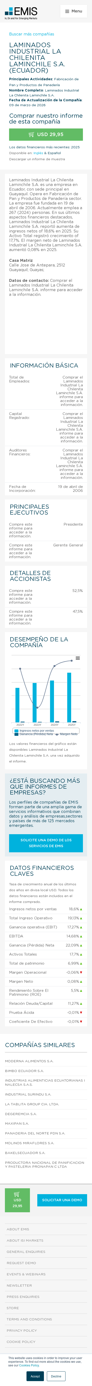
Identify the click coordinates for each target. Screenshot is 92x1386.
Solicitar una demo (62, 1200)
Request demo (21, 1263)
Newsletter (19, 1285)
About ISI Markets (25, 1240)
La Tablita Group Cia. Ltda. (32, 1104)
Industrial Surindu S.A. (28, 1094)
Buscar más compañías (31, 34)
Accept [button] (35, 1376)
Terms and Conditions (29, 1319)
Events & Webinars (26, 1274)
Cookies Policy (29, 1365)
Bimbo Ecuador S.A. (24, 1071)
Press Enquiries (23, 1297)
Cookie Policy (21, 1342)
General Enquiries (26, 1252)
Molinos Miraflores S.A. (29, 1143)
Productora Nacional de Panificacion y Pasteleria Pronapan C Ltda (44, 1165)
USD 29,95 (50, 134)
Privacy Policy (22, 1330)
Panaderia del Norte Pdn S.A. (35, 1133)
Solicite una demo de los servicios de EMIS (46, 843)
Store (13, 1308)
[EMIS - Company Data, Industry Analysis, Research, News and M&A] (21, 13)
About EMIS (18, 1229)
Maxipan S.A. (17, 1123)
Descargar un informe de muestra (37, 159)
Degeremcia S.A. (21, 1114)
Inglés (38, 153)
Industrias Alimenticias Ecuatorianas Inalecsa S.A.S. (45, 1082)
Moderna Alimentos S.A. (29, 1061)
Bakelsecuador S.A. (25, 1153)
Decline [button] (56, 1376)
